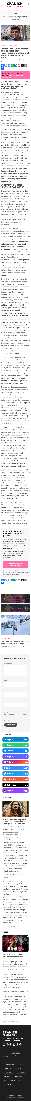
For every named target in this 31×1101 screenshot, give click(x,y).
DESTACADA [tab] (6, 797)
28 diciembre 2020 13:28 (13, 646)
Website (6, 701)
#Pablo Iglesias (18, 1076)
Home (4, 16)
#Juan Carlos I (7, 1076)
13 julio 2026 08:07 (11, 1021)
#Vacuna (13, 1080)
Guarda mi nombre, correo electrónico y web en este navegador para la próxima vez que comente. (15, 714)
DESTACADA (4, 45)
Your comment (8, 663)
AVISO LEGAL (12, 1095)
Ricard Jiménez (4, 646)
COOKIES (15, 1097)
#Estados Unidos (8, 1072)
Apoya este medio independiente (15, 564)
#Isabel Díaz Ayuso (21, 1072)
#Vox (20, 1080)
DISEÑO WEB (21, 1097)
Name (6, 680)
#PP (5, 1080)
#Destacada (18, 1068)
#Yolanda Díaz (7, 1084)
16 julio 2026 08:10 (11, 926)
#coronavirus (7, 1068)
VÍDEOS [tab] (5, 932)
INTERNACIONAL (10, 16)
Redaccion (3, 60)
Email (5, 690)
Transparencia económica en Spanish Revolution (13, 1039)
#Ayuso (20, 1064)
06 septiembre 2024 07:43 (11, 60)
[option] (15, 864)
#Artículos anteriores (9, 1064)
